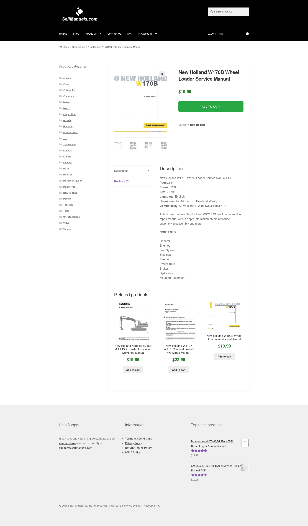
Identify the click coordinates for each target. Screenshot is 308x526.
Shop (76, 33)
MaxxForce (69, 186)
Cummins (68, 96)
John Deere (69, 144)
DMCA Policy (132, 452)
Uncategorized (71, 216)
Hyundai (68, 126)
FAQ (129, 33)
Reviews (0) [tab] (121, 181)
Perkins (67, 198)
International (70, 132)
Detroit (67, 102)
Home (66, 46)
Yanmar (67, 229)
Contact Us (114, 33)
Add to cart (211, 106)
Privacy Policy (133, 443)
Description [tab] (121, 171)
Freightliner (69, 114)
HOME (63, 33)
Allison (67, 78)
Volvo (66, 222)
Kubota (67, 156)
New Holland (78, 46)
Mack (66, 168)
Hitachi (67, 120)
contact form (67, 443)
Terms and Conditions (138, 438)
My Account (145, 33)
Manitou (68, 174)
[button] (162, 74)
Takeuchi (68, 204)
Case (66, 84)
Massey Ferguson (72, 180)
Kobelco (67, 150)
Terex (66, 210)
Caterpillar (69, 90)
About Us (91, 33)
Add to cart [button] (133, 370)
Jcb (65, 138)
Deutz (66, 108)
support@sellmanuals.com (75, 448)
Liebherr (67, 162)
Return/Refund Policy (138, 448)
